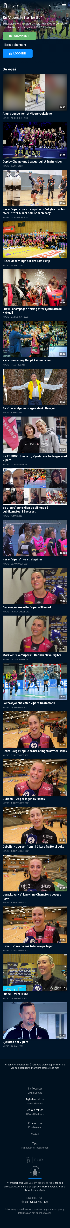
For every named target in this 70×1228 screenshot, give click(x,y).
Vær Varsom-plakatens (36, 1183)
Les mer (54, 1068)
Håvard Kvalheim (35, 1114)
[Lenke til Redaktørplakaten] (35, 1171)
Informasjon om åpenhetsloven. (35, 1213)
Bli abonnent (19, 35)
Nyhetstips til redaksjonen (35, 1147)
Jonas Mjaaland (35, 1103)
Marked (35, 1134)
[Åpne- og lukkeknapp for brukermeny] (50, 5)
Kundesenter (35, 1127)
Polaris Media (38, 1190)
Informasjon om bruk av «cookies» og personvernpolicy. (35, 1209)
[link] (11, 6)
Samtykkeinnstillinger (37, 1201)
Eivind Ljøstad (35, 1092)
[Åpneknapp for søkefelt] (57, 5)
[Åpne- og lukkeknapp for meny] (64, 5)
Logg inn (19, 53)
